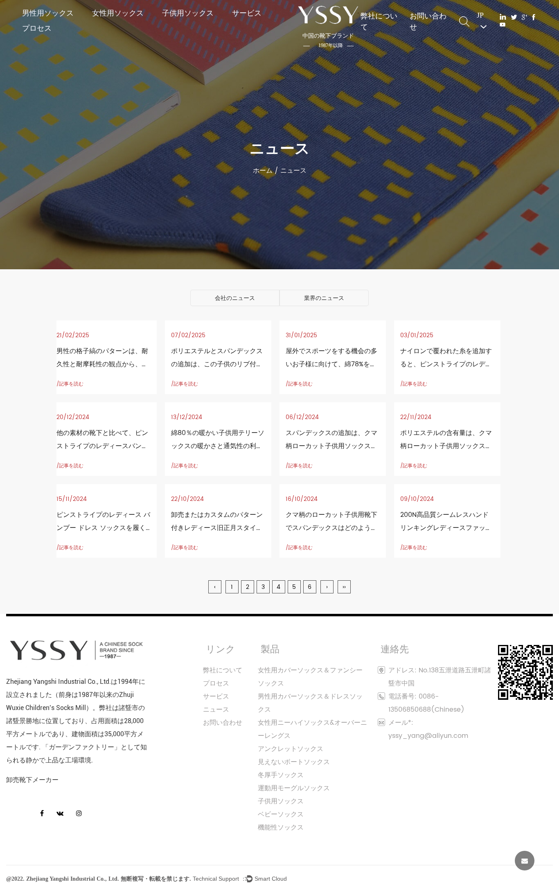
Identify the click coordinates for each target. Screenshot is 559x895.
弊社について (379, 21)
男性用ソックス (48, 13)
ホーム (263, 170)
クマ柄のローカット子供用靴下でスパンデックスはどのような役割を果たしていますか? (331, 527)
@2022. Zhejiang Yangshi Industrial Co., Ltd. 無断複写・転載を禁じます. (98, 879)
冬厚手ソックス (281, 775)
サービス (246, 13)
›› (344, 587)
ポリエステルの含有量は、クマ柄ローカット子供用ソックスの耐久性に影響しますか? (446, 446)
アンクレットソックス (290, 749)
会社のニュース (235, 298)
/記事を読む (69, 384)
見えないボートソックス (294, 762)
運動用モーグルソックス (294, 788)
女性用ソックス (118, 13)
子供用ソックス (188, 13)
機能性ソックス (281, 827)
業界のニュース (324, 298)
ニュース (216, 709)
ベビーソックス (281, 814)
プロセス (37, 28)
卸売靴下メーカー (32, 780)
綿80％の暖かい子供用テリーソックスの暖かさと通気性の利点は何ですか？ (217, 446)
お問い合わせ (428, 21)
